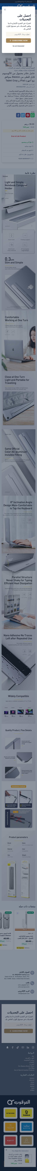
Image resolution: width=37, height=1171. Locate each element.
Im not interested (18, 46)
